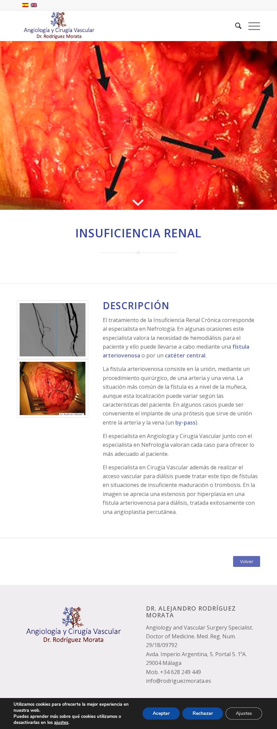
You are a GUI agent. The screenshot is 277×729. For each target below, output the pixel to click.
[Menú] (251, 25)
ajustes (61, 723)
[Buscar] (235, 25)
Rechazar (203, 713)
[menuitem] (235, 25)
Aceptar (161, 713)
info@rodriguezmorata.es (178, 680)
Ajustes (244, 713)
